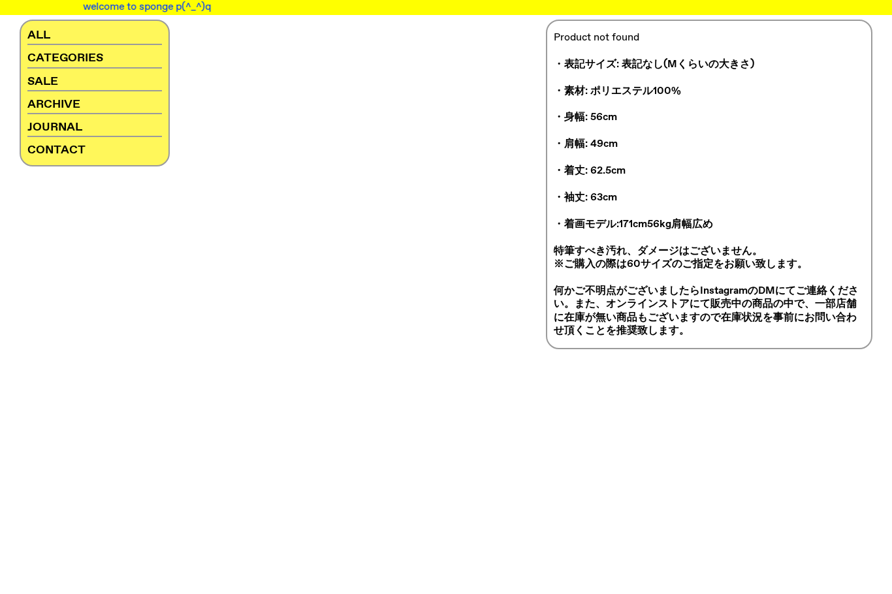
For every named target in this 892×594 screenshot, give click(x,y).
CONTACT (56, 150)
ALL (38, 35)
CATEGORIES (65, 58)
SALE (42, 81)
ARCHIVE (53, 104)
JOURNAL (54, 127)
